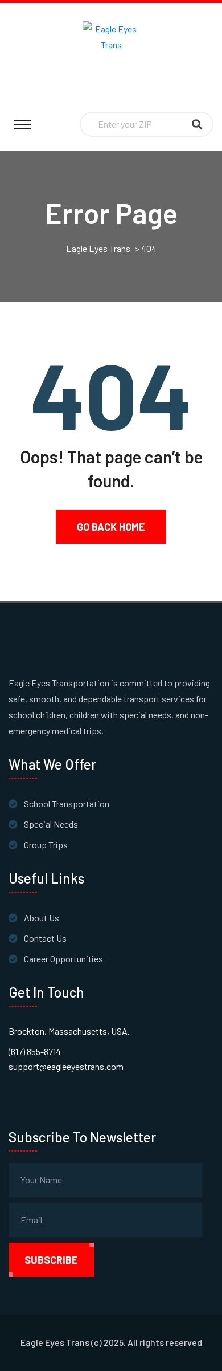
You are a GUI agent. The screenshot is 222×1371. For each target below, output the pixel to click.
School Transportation (66, 803)
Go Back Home (111, 526)
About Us (41, 917)
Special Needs (51, 824)
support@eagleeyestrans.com (66, 1066)
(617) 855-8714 (35, 1051)
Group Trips (46, 844)
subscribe (51, 1260)
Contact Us (45, 938)
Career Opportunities (63, 958)
